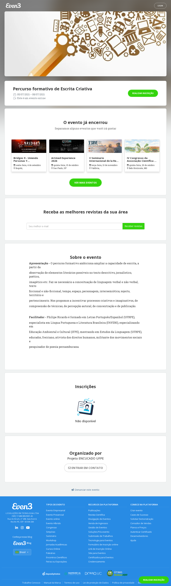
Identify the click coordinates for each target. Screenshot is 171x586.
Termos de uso (71, 582)
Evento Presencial (55, 514)
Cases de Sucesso (139, 514)
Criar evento (136, 510)
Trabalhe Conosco (31, 582)
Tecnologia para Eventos (100, 540)
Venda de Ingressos (98, 523)
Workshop (51, 540)
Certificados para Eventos (100, 557)
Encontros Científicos (56, 557)
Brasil (23, 552)
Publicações (94, 510)
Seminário (51, 536)
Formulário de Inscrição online (103, 544)
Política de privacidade (123, 582)
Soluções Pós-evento (98, 531)
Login (160, 6)
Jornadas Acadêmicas (56, 544)
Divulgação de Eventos (99, 519)
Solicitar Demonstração (141, 519)
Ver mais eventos (85, 182)
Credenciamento (96, 561)
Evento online (53, 519)
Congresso (51, 527)
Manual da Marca (52, 582)
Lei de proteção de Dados (96, 582)
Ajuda (133, 540)
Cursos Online (53, 549)
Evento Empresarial (55, 510)
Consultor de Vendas (140, 523)
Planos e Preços (138, 527)
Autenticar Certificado (141, 531)
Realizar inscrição (143, 93)
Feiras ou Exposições (56, 561)
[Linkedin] (17, 528)
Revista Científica (96, 514)
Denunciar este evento (87, 489)
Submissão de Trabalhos (100, 536)
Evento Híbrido (53, 523)
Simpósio (50, 531)
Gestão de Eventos (97, 527)
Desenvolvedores (139, 536)
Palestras (50, 553)
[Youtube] (28, 528)
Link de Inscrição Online (100, 549)
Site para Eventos (97, 553)
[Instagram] (22, 528)
